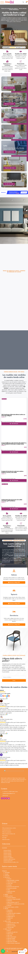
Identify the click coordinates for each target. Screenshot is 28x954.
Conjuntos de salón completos (14, 913)
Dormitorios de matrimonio (13, 886)
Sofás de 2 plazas (11, 938)
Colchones (7, 875)
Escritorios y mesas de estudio (13, 899)
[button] (14, 37)
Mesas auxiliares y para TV (13, 902)
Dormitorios (7, 877)
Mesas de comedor (11, 926)
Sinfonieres (9, 893)
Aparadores (9, 910)
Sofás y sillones (8, 929)
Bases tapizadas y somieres (13, 880)
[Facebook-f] (2, 798)
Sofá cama (9, 935)
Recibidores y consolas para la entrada (15, 904)
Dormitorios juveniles (11, 888)
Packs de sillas (10, 927)
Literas (8, 889)
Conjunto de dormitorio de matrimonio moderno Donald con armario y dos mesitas (12, 471)
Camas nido (10, 883)
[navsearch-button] (23, 2)
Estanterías (9, 900)
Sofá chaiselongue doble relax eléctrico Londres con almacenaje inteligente (13, 415)
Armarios (9, 878)
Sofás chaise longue (11, 937)
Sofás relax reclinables (12, 941)
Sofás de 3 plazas (11, 940)
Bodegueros (10, 911)
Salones (6, 908)
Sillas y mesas (8, 921)
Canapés (6, 874)
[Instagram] (4, 798)
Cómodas (9, 885)
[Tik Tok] (6, 798)
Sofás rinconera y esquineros (13, 943)
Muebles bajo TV (11, 916)
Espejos (6, 894)
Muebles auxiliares (9, 896)
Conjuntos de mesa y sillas (13, 922)
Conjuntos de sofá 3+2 (12, 932)
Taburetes (9, 905)
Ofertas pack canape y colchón (11, 907)
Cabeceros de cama (11, 882)
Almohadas (7, 872)
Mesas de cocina (11, 924)
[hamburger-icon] (2, 2)
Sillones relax (10, 933)
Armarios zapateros (11, 897)
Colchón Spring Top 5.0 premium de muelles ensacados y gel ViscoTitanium (11, 500)
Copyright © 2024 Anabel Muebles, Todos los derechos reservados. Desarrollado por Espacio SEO (14, 949)
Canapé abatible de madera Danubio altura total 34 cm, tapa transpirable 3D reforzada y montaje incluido (14, 443)
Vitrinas (9, 919)
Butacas (9, 930)
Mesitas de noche (11, 891)
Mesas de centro (10, 915)
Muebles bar (10, 918)
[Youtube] (9, 798)
